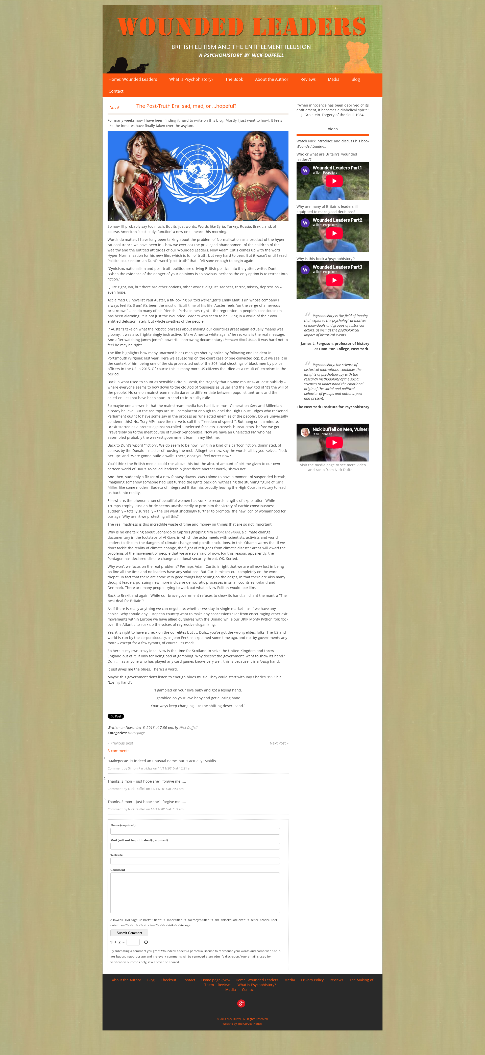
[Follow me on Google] (242, 1006)
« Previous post (120, 743)
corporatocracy (153, 637)
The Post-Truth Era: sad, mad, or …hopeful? (186, 105)
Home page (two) (215, 979)
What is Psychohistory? (191, 79)
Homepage (136, 732)
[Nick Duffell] (242, 39)
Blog (356, 79)
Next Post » (279, 743)
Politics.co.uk (119, 260)
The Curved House (250, 1023)
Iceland (262, 582)
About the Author (271, 79)
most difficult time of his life (188, 305)
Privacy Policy (312, 979)
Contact (116, 91)
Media (334, 79)
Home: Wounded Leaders (133, 79)
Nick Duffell (188, 727)
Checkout (168, 979)
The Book (234, 79)
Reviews (308, 79)
